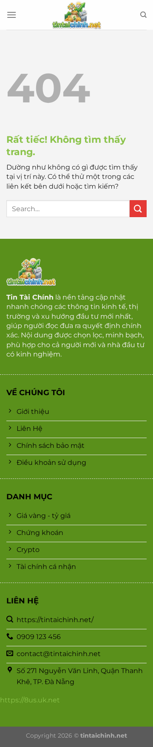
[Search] (143, 15)
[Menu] (11, 14)
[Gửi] (138, 208)
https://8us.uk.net (30, 700)
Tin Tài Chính (30, 297)
